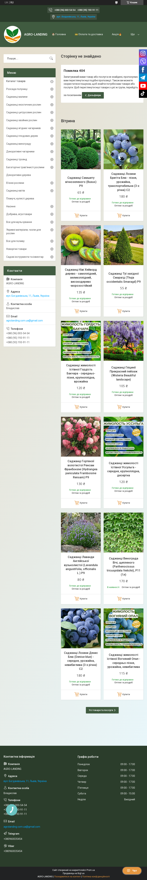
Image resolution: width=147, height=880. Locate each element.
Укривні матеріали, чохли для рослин (23, 231)
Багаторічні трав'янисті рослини (25, 167)
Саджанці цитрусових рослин (23, 112)
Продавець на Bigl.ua (73, 873)
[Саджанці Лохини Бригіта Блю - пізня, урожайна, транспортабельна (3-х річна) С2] (123, 149)
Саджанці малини (16, 96)
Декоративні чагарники (20, 151)
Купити (83, 215)
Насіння (10, 206)
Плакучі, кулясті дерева (20, 198)
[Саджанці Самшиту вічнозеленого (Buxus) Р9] (81, 149)
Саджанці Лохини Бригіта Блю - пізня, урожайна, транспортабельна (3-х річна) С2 (123, 182)
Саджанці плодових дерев (22, 135)
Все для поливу (15, 241)
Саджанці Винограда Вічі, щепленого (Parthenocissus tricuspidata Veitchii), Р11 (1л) (123, 566)
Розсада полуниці (16, 89)
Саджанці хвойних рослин (21, 120)
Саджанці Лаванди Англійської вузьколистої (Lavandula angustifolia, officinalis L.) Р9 (81, 565)
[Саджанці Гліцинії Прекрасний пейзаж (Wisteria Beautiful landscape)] (123, 341)
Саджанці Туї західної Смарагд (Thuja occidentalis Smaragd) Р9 (123, 277)
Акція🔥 (117, 34)
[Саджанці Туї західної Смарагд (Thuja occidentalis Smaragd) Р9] (123, 245)
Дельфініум (94, 95)
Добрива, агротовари (19, 214)
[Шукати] (51, 58)
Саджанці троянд (16, 159)
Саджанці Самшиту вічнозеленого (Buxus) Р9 (80, 182)
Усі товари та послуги (101, 710)
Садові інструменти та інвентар (25, 256)
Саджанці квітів (15, 190)
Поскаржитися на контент (67, 876)
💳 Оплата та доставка (89, 34)
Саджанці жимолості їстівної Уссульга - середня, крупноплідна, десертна (123, 469)
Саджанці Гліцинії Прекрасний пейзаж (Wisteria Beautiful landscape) (123, 373)
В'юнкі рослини (15, 182)
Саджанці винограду (18, 143)
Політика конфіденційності (96, 876)
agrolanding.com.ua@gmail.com (24, 320)
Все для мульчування (19, 222)
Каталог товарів (15, 81)
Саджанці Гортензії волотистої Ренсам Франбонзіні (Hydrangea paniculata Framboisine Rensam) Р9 (80, 469)
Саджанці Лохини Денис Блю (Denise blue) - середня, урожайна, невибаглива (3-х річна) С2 (81, 661)
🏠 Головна (59, 34)
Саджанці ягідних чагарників (23, 128)
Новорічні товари (16, 249)
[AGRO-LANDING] (13, 34)
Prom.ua (91, 870)
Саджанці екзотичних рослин (23, 104)
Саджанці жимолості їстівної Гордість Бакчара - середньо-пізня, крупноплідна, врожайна (81, 373)
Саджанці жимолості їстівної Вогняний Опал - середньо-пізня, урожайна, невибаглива (123, 661)
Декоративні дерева (18, 175)
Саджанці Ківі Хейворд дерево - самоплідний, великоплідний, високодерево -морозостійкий (81, 278)
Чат (134, 870)
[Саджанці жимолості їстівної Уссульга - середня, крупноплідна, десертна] (123, 437)
